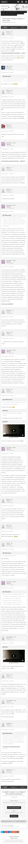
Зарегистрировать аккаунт (14, 807)
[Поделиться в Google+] (6, 832)
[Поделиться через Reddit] (13, 832)
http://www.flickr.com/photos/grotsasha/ (11, 746)
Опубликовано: (7, 37)
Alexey (8, 22)
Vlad (7, 525)
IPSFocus (17, 836)
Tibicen (8, 167)
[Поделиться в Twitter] (2, 832)
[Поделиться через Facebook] (4, 832)
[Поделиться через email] (18, 832)
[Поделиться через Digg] (9, 832)
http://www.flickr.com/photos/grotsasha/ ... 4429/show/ (13, 161)
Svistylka (8, 723)
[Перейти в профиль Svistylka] (3, 725)
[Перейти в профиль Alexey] (3, 33)
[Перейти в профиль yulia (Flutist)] (3, 638)
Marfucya (8, 310)
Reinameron (9, 769)
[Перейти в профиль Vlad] (3, 526)
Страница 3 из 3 (14, 27)
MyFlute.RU (8, 840)
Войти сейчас (14, 816)
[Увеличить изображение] (13, 49)
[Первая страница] (2, 27)
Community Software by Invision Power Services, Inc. (14, 841)
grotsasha (9, 142)
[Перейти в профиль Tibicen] (3, 169)
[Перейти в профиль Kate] (3, 126)
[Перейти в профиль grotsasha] (3, 144)
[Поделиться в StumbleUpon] (16, 832)
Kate (7, 125)
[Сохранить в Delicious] (11, 832)
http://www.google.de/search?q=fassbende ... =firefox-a (13, 53)
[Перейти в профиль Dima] (3, 68)
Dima (7, 66)
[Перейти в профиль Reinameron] (3, 771)
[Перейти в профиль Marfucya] (3, 312)
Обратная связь (14, 838)
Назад (5, 27)
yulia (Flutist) (9, 637)
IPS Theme (11, 836)
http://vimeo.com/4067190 (7, 304)
